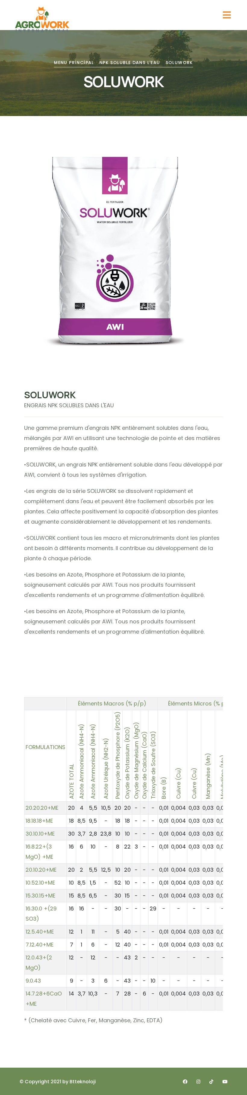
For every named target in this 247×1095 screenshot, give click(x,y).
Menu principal (74, 63)
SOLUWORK (179, 63)
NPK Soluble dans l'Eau (129, 63)
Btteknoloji (83, 1081)
